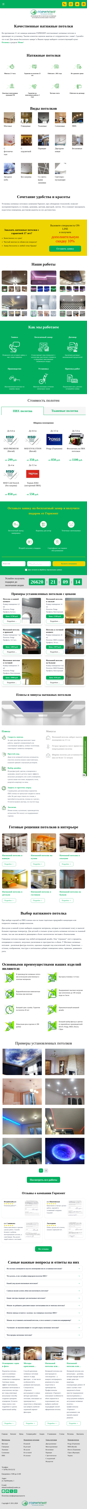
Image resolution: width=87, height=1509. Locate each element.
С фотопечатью (51, 1455)
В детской (27, 1447)
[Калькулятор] (83, 4)
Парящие (49, 1452)
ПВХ (3, 1455)
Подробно (8, 864)
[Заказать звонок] (71, 4)
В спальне (27, 1455)
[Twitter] (11, 1491)
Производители (73, 1440)
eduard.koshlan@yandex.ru (11, 1487)
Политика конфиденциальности (13, 1496)
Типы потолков (51, 1440)
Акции (41, 1434)
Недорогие (49, 1461)
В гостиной (28, 1452)
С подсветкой (50, 1458)
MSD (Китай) (72, 1447)
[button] (31, 610)
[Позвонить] (64, 4)
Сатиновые (5, 1452)
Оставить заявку (65, 248)
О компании (51, 1434)
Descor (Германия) (74, 1449)
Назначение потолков (31, 1440)
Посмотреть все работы (43, 1179)
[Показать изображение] (4, 289)
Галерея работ (31, 1434)
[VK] (3, 1491)
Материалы (6, 1440)
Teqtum (70, 1455)
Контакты (80, 1434)
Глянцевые (5, 1447)
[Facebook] (7, 1491)
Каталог (13, 1434)
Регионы (70, 1434)
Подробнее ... (12, 621)
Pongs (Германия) (74, 1444)
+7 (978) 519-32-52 (8, 1469)
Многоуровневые (52, 1447)
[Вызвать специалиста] (77, 4)
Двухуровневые (51, 1444)
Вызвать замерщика (69, 564)
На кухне (27, 1449)
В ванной (27, 1444)
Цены (21, 1434)
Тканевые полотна (64, 410)
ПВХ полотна (22, 411)
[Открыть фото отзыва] (32, 1208)
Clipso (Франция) (73, 1452)
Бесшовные (50, 1449)
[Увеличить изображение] (22, 1062)
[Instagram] (15, 1491)
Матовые (5, 1444)
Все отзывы (43, 1249)
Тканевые (5, 1449)
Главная (4, 1434)
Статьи (61, 1434)
